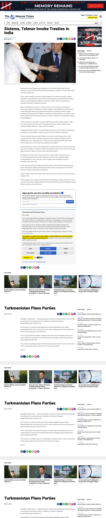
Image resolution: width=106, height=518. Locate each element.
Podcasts (50, 23)
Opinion (35, 23)
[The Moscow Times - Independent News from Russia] (19, 16)
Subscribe (70, 201)
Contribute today (92, 17)
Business (28, 23)
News (8, 23)
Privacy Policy (34, 204)
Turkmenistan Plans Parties (29, 308)
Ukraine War (15, 23)
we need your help (27, 233)
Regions (22, 23)
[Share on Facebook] (58, 39)
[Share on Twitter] (61, 39)
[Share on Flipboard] (72, 39)
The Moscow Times (10, 38)
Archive (56, 23)
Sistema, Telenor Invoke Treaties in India (36, 30)
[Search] (101, 23)
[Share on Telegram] (63, 39)
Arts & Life (42, 23)
